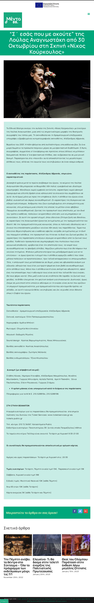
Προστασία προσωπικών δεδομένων (40, 599)
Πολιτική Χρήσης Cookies (62, 599)
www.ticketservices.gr (58, 415)
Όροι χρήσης (22, 599)
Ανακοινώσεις (62, 601)
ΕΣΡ (40, 601)
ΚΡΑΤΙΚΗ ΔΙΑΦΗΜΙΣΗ (49, 601)
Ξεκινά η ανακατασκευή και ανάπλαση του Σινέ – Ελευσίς (17, 563)
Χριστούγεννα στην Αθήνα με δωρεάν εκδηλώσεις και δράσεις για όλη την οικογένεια (75, 565)
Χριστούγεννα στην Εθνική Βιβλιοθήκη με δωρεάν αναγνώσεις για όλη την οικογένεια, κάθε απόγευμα (46, 566)
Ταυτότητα (33, 601)
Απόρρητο (4, 601)
